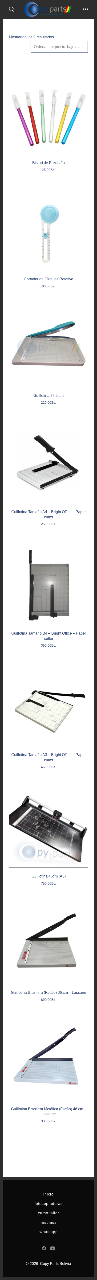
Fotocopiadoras (49, 1204)
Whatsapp (49, 1232)
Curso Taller (48, 1213)
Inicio (48, 1194)
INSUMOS (49, 1222)
